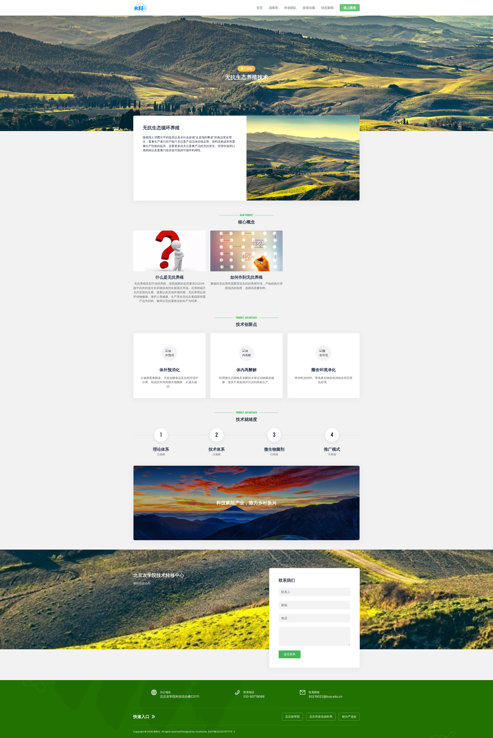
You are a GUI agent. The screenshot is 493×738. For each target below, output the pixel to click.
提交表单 (289, 654)
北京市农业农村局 (320, 716)
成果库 (273, 8)
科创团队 (290, 8)
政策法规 (309, 8)
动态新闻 (327, 8)
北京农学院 (292, 716)
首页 (260, 8)
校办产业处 (349, 716)
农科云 (156, 731)
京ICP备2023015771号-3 (221, 731)
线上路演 (350, 8)
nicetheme (201, 731)
